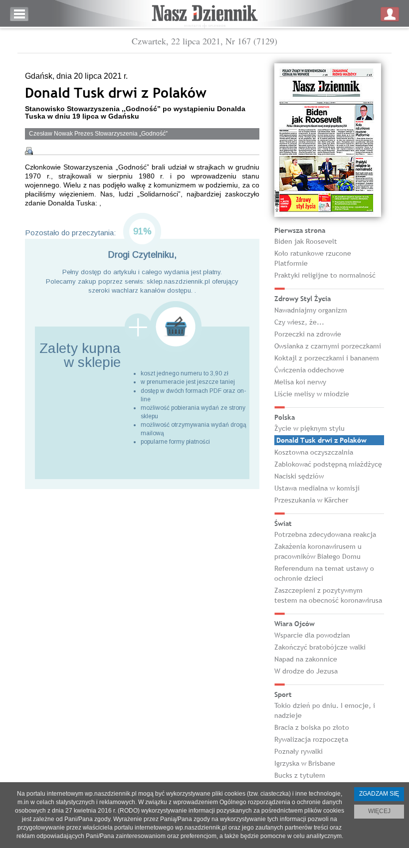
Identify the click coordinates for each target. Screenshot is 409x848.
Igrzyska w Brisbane (304, 763)
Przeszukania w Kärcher (311, 500)
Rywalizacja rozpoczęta (311, 739)
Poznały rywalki (298, 751)
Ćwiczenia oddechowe (309, 369)
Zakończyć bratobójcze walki (320, 647)
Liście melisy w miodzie (311, 393)
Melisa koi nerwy (300, 381)
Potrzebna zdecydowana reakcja (325, 534)
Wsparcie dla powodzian (312, 635)
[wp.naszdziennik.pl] (204, 14)
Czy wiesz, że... (299, 322)
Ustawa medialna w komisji (317, 488)
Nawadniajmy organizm (310, 310)
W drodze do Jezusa (306, 671)
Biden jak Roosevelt (305, 241)
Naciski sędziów (299, 476)
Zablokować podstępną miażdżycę (328, 464)
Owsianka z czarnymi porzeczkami (327, 345)
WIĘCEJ (379, 811)
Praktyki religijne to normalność (325, 275)
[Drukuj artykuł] (29, 151)
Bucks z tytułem (299, 775)
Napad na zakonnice (305, 659)
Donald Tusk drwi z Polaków (321, 440)
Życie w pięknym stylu (309, 428)
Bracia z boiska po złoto (311, 727)
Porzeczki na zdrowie (307, 334)
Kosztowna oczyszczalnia (313, 452)
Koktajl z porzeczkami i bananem (326, 357)
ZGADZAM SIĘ (379, 793)
